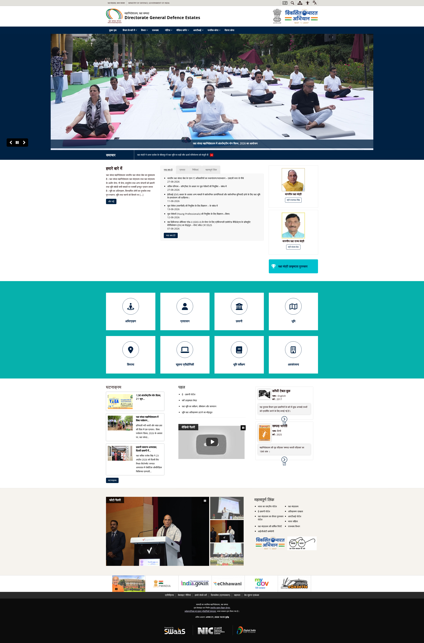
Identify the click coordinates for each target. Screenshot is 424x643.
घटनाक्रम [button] (112, 480)
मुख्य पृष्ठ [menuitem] (112, 30)
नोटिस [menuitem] (167, 30)
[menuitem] (292, 3)
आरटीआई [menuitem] (197, 30)
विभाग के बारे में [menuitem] (129, 30)
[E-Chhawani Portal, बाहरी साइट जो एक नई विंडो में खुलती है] (228, 583)
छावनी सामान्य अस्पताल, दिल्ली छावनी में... (146, 448)
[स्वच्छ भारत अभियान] (302, 538)
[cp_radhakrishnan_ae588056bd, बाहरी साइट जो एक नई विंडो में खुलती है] (128, 583)
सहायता (237, 595)
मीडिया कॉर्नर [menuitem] (181, 30)
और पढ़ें (111, 201)
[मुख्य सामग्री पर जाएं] (284, 3)
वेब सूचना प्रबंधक (251, 595)
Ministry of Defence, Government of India (148, 3)
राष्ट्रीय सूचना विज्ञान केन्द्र (220, 607)
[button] (11, 142)
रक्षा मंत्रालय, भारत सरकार (116, 3)
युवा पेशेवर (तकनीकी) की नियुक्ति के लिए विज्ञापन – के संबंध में (192, 205)
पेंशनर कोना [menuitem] (229, 30)
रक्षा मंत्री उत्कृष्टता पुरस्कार (293, 266)
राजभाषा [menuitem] (155, 30)
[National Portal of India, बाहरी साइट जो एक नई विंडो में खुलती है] (195, 583)
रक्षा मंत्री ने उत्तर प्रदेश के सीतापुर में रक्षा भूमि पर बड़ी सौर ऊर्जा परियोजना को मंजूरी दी (174, 154)
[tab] (168, 170)
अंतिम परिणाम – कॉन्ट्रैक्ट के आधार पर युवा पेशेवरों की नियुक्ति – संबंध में (197, 186)
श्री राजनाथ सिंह (293, 200)
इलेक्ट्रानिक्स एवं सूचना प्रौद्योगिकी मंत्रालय (200, 611)
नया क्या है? (171, 235)
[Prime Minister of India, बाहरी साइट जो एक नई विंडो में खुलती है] (161, 583)
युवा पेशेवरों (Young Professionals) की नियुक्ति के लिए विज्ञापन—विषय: (198, 213)
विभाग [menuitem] (143, 30)
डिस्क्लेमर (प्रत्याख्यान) (220, 595)
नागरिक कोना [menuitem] (213, 30)
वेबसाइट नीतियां (184, 595)
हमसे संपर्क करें (201, 595)
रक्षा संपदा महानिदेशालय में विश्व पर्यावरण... (147, 418)
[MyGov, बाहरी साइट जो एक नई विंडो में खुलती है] (261, 583)
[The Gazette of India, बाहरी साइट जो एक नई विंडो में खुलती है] (294, 583)
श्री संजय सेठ (293, 247)
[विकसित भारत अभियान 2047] (270, 538)
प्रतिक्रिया (169, 595)
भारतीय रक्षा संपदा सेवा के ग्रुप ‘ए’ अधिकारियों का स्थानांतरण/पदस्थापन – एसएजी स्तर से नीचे (205, 178)
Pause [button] (17, 142)
